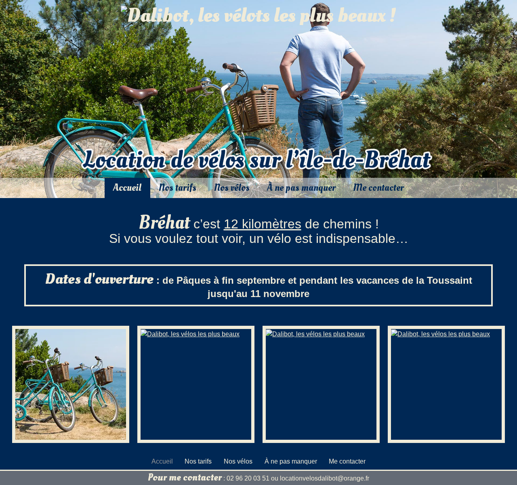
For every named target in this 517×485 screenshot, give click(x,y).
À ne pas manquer (301, 187)
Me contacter (378, 187)
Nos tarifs (177, 187)
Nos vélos (232, 187)
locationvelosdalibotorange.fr (324, 478)
